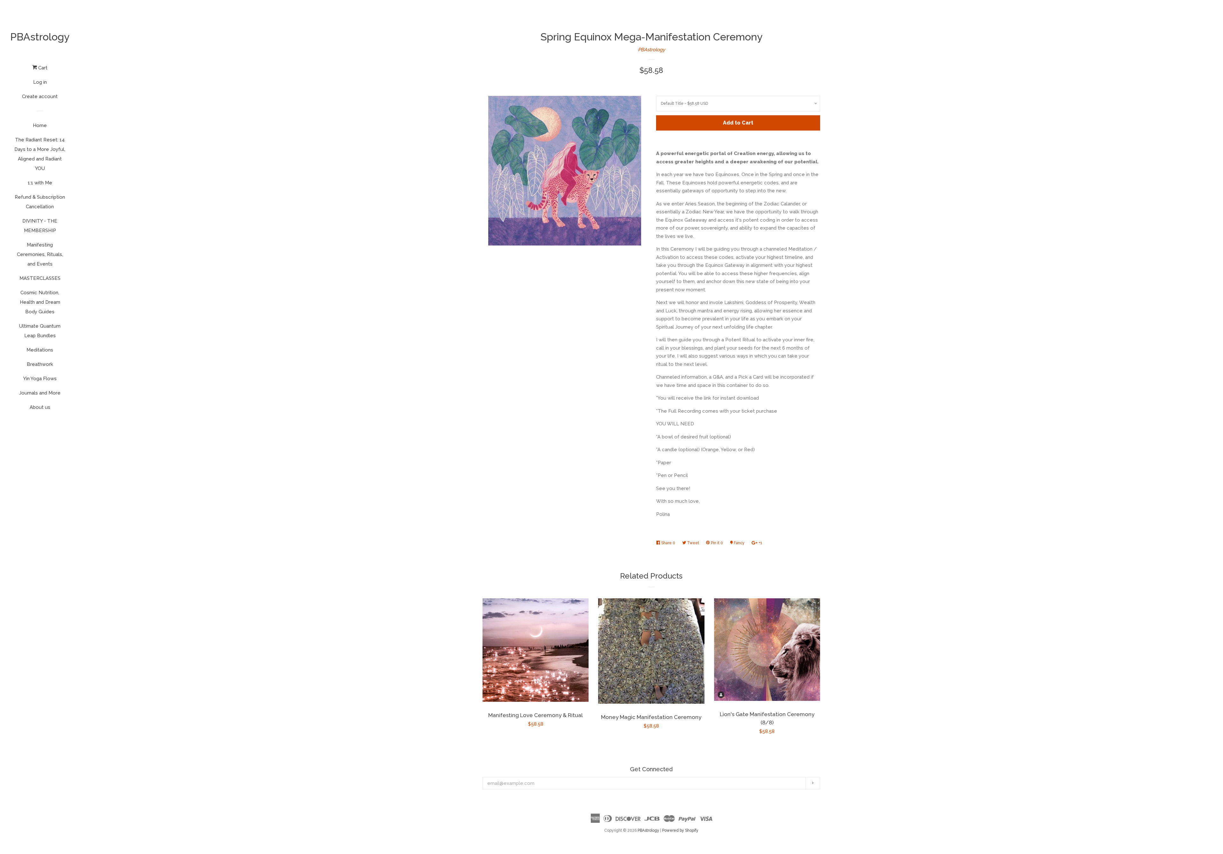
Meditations (39, 350)
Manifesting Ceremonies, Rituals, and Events (40, 254)
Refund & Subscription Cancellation (40, 202)
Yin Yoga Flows (40, 378)
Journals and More (40, 393)
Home (40, 125)
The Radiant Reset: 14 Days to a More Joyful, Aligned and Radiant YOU (39, 154)
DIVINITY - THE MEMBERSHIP (39, 225)
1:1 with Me (40, 183)
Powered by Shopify (680, 830)
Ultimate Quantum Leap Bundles (40, 330)
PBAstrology (39, 37)
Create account (40, 96)
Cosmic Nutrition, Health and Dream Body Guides (40, 302)
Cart (42, 68)
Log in (40, 82)
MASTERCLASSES (40, 278)
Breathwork (40, 364)
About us (40, 407)
